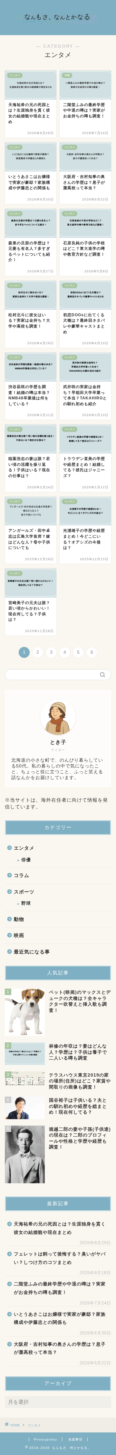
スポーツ (24, 891)
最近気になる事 (32, 951)
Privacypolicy (45, 1439)
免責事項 (75, 1439)
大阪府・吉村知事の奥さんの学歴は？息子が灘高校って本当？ (60, 1348)
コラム (21, 875)
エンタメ (24, 848)
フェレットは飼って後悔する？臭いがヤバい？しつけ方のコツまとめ (60, 1258)
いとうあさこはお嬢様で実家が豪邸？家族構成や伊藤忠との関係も (60, 1318)
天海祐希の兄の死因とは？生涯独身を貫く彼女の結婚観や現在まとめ (60, 1228)
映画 (19, 935)
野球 (26, 903)
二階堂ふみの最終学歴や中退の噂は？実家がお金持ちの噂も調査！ (60, 1288)
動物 (19, 919)
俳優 (26, 859)
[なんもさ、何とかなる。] (58, 29)
